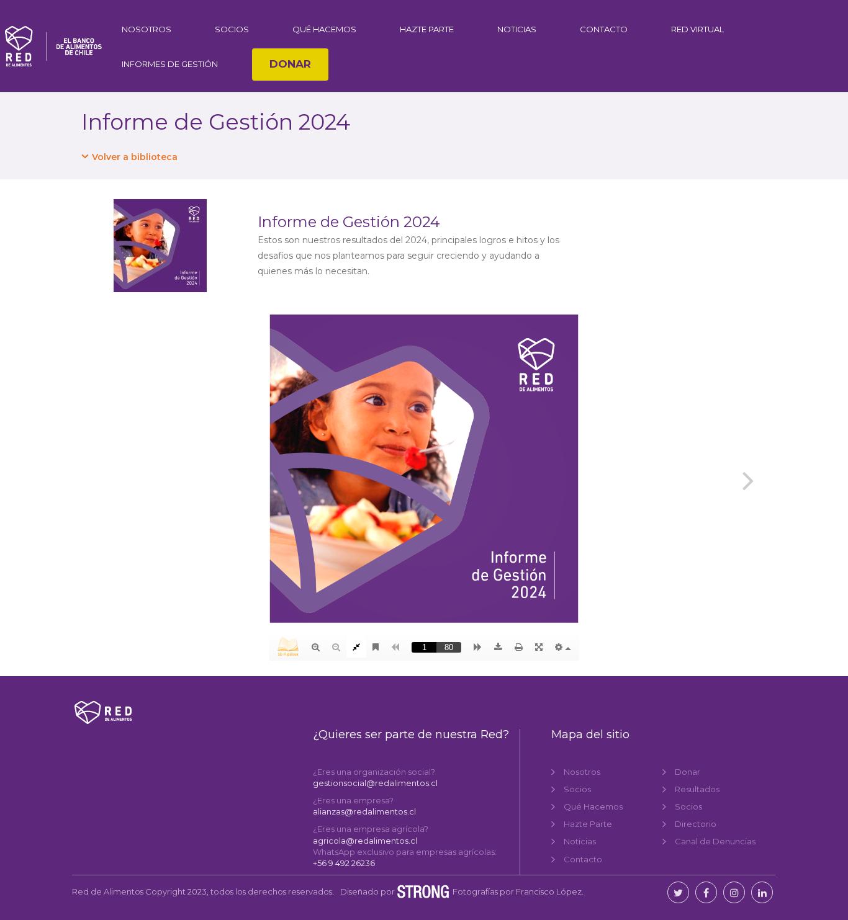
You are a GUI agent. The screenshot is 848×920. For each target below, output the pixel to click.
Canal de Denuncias (715, 841)
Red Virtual (697, 29)
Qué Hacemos (324, 29)
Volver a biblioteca (135, 157)
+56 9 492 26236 (344, 863)
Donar (290, 64)
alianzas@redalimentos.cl (364, 811)
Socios (232, 29)
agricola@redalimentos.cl (365, 841)
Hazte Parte (427, 29)
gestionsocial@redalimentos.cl (375, 783)
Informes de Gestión (170, 64)
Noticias (516, 29)
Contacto (604, 29)
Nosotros (146, 29)
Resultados (697, 789)
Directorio (695, 824)
